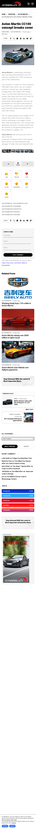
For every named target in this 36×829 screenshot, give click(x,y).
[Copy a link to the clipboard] (30, 38)
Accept (5, 826)
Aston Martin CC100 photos (12, 209)
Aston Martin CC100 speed (11, 215)
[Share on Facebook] (10, 38)
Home (4, 14)
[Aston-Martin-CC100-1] (8, 151)
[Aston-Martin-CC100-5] (26, 151)
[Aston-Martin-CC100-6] (31, 151)
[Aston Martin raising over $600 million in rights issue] (18, 320)
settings (14, 823)
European (11, 14)
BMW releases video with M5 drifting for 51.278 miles (23, 403)
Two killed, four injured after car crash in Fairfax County (16, 462)
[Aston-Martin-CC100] (4, 151)
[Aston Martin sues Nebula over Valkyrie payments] (18, 352)
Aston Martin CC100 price (11, 212)
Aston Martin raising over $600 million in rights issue (15, 336)
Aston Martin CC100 (20, 203)
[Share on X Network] (14, 38)
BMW (15, 399)
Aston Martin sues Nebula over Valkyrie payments (15, 368)
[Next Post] (28, 417)
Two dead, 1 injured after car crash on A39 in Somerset (17, 467)
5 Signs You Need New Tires (22, 458)
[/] (28, 4)
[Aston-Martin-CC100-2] (13, 151)
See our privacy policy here (9, 819)
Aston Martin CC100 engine (12, 206)
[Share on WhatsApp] (17, 38)
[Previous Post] (7, 401)
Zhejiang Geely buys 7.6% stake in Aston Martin (16, 304)
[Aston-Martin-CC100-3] (17, 151)
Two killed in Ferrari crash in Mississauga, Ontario (14, 477)
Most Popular (10, 446)
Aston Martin (23, 14)
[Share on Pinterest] (20, 38)
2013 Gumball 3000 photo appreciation (13, 420)
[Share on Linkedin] (24, 38)
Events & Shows (14, 414)
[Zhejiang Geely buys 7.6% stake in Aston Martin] (18, 287)
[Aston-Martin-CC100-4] (22, 151)
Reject (12, 826)
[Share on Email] (27, 38)
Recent (26, 446)
